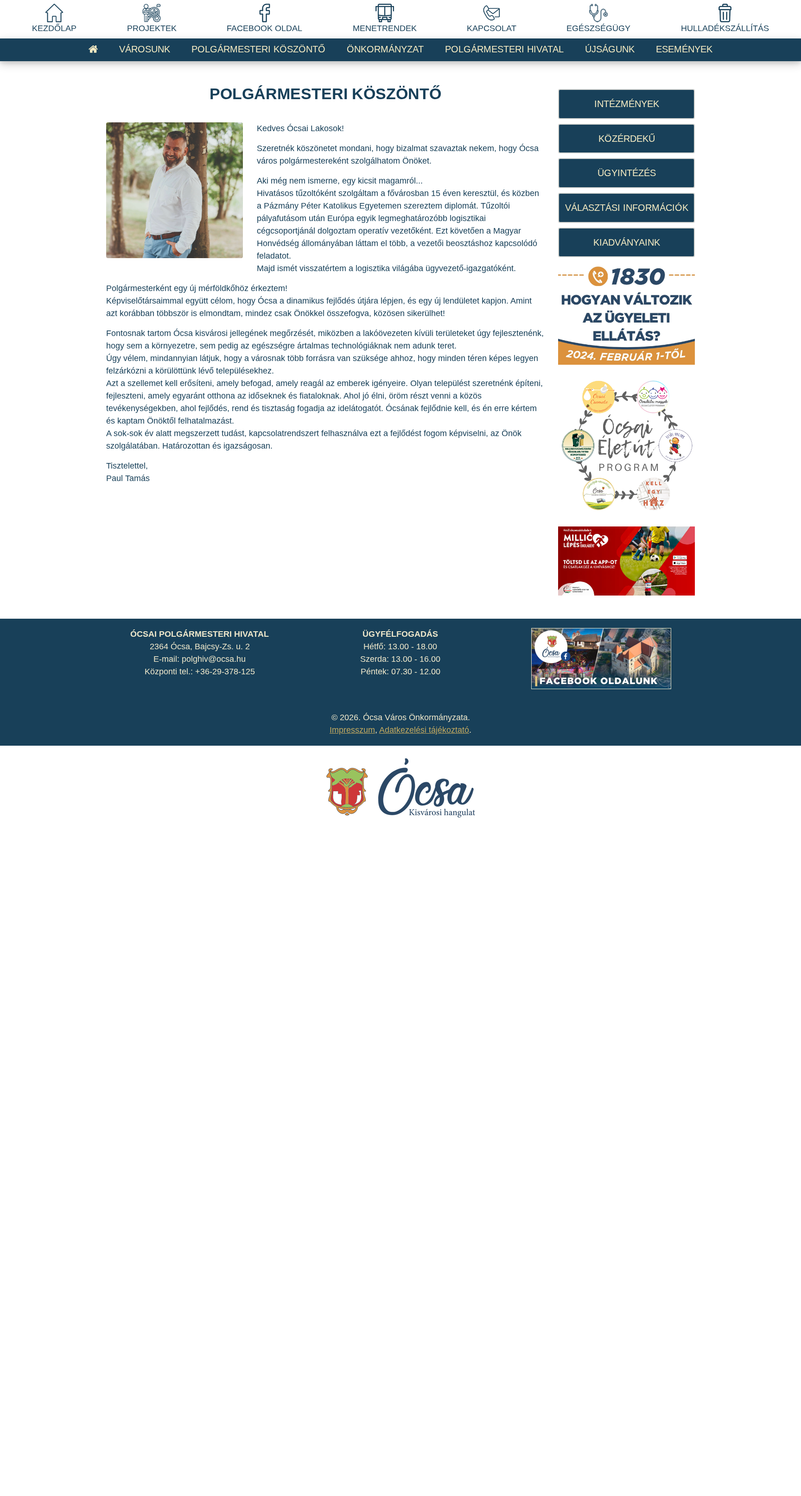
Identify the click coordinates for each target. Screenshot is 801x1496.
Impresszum (352, 730)
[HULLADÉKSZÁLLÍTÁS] (725, 12)
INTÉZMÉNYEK (626, 104)
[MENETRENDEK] (384, 12)
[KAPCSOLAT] (491, 12)
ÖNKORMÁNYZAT (385, 49)
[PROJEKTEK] (151, 12)
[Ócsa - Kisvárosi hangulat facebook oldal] (601, 658)
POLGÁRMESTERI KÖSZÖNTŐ (258, 49)
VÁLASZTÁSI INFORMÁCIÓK (626, 208)
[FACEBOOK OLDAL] (264, 12)
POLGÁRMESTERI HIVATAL (504, 49)
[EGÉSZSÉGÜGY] (598, 12)
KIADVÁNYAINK (626, 242)
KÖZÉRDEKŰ (626, 138)
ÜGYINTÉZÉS (627, 173)
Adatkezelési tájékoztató (424, 730)
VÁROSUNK (144, 49)
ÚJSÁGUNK (610, 49)
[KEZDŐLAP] (54, 12)
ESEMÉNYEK (684, 49)
